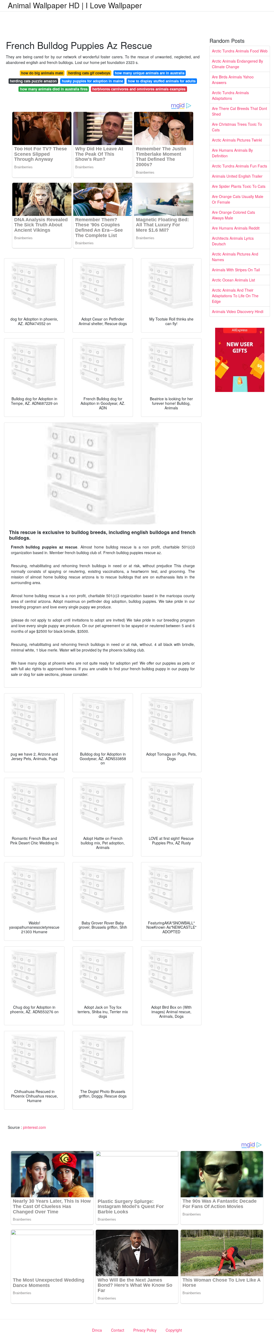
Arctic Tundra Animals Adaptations (230, 95)
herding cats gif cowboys (89, 72)
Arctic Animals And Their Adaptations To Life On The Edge (235, 295)
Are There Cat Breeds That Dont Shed (239, 111)
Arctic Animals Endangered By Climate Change (237, 63)
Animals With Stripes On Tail (236, 269)
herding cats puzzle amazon (33, 80)
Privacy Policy (145, 1330)
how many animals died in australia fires (53, 89)
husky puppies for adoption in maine (92, 80)
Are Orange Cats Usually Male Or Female (237, 199)
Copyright (174, 1330)
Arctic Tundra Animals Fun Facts (239, 166)
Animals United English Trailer (237, 176)
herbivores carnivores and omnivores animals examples (138, 89)
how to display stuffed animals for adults (162, 80)
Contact (117, 1330)
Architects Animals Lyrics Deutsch (233, 240)
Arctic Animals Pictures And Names (235, 256)
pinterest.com (34, 1127)
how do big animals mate (42, 72)
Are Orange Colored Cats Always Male (233, 214)
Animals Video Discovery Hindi (237, 311)
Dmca (97, 1330)
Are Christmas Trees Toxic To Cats (237, 126)
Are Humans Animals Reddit (236, 228)
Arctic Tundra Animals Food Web (240, 51)
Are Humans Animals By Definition (232, 152)
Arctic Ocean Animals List (233, 280)
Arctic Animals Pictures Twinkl (237, 140)
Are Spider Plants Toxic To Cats (238, 186)
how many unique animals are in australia (149, 72)
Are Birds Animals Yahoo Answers (233, 79)
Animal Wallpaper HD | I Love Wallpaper (75, 5)
